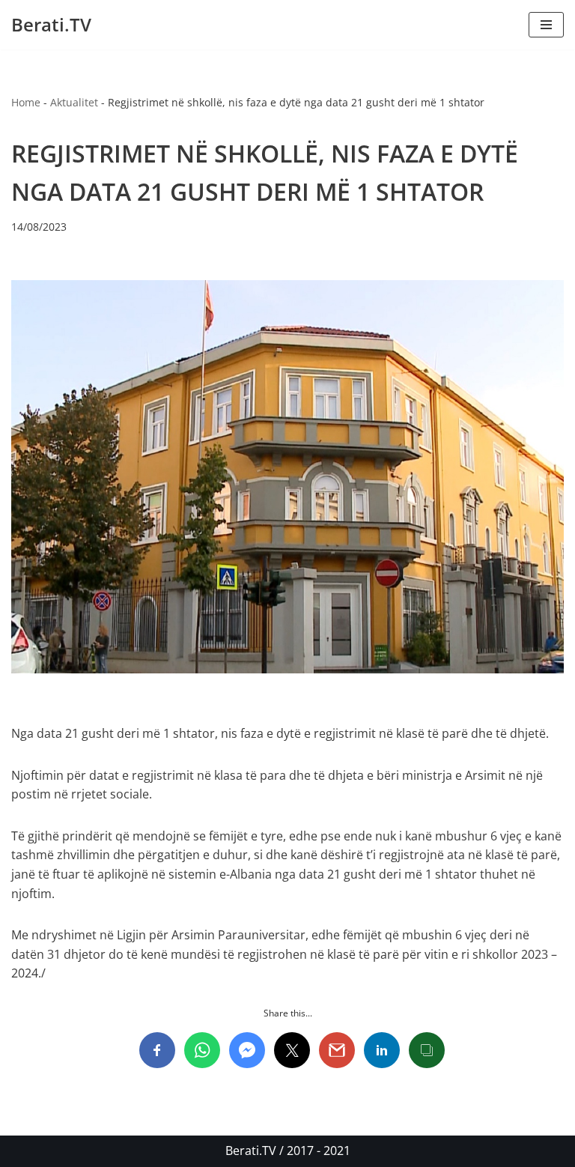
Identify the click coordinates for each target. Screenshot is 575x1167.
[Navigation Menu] (546, 24)
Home (25, 102)
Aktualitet (74, 102)
